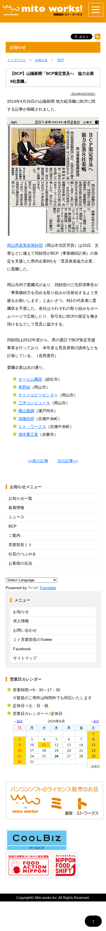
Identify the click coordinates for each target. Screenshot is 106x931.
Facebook (22, 649)
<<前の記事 (38, 461)
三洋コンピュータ (34, 403)
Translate (47, 587)
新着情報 (16, 507)
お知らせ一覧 (20, 498)
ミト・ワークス (32, 426)
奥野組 (24, 387)
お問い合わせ (25, 630)
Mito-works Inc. (46, 897)
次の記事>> (67, 461)
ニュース (16, 517)
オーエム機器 (30, 379)
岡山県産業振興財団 (25, 245)
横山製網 (26, 411)
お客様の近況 (20, 563)
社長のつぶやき (22, 554)
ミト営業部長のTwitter (33, 639)
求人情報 (21, 621)
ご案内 (14, 535)
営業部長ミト (20, 544)
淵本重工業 (28, 434)
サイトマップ (25, 658)
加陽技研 (26, 418)
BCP (12, 526)
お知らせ (21, 611)
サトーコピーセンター (38, 395)
